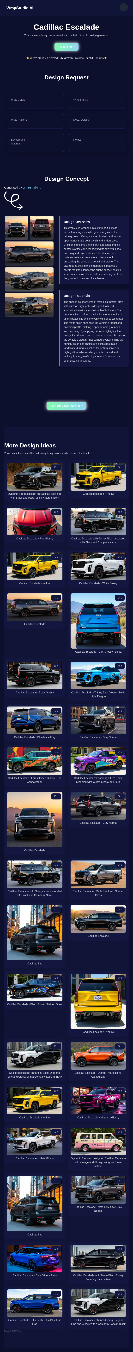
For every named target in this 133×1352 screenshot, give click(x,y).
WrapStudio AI (32, 187)
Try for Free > (66, 46)
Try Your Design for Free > (66, 405)
